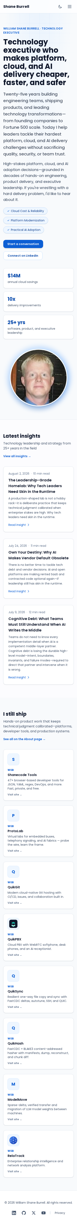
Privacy (60, 1213)
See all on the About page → (24, 739)
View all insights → (17, 456)
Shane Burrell (16, 6)
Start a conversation (23, 244)
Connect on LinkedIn (23, 256)
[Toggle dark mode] (60, 6)
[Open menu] (70, 6)
